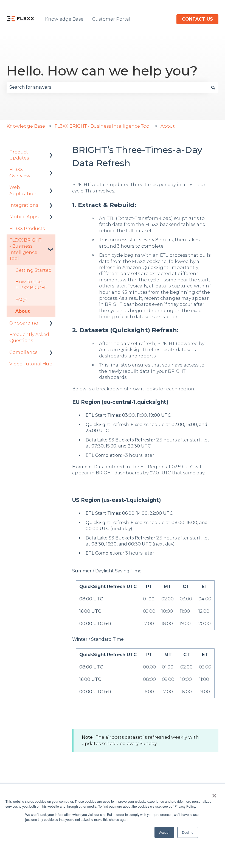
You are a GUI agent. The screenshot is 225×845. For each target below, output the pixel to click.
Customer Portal (111, 19)
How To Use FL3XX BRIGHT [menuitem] (31, 284)
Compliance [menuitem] (23, 352)
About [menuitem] (22, 311)
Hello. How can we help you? (102, 71)
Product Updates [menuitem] (19, 155)
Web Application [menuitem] (22, 190)
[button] (51, 152)
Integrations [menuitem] (23, 205)
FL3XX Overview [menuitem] (19, 172)
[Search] (213, 87)
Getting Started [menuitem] (33, 270)
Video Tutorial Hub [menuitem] (30, 363)
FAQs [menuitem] (21, 299)
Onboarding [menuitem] (23, 323)
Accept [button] (164, 832)
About (168, 126)
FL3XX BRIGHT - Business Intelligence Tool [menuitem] (25, 249)
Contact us (197, 19)
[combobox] (107, 87)
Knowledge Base (64, 19)
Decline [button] (187, 832)
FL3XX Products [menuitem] (27, 228)
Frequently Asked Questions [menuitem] (29, 337)
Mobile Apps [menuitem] (23, 216)
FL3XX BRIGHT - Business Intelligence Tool (103, 126)
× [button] (214, 793)
